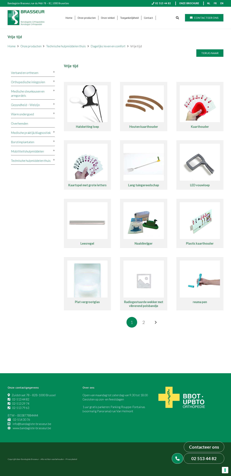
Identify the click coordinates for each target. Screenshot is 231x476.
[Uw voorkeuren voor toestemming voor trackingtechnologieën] (225, 470)
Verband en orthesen (24, 73)
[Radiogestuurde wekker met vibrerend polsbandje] (143, 283)
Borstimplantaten (22, 142)
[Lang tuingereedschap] (143, 165)
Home (12, 46)
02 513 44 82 (204, 458)
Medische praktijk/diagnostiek (31, 133)
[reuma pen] (200, 283)
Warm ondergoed (22, 114)
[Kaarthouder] (200, 106)
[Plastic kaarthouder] (200, 223)
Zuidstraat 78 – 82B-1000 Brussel (34, 395)
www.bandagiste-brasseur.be (32, 428)
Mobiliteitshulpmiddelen (27, 151)
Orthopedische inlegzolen (28, 82)
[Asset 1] (26, 17)
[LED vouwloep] (200, 165)
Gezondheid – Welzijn (25, 105)
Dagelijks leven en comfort (108, 46)
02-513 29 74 (20, 403)
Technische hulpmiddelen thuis (66, 46)
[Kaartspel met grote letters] (87, 165)
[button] (97, 18)
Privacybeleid (71, 459)
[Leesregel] (87, 223)
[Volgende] (155, 322)
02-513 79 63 (20, 408)
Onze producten (30, 46)
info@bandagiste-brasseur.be (32, 424)
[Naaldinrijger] (143, 223)
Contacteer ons (204, 446)
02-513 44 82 (20, 399)
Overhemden (19, 123)
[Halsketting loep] (87, 106)
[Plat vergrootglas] (87, 283)
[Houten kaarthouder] (143, 106)
